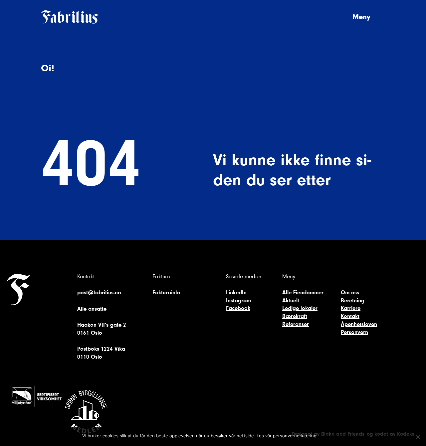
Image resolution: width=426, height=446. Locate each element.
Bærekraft (294, 316)
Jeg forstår (332, 436)
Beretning (352, 300)
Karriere (350, 308)
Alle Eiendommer (302, 292)
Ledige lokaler (300, 308)
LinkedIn (236, 292)
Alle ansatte (91, 309)
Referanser (295, 324)
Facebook (238, 308)
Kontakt (350, 316)
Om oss (350, 292)
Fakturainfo (166, 292)
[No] (417, 436)
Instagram (238, 300)
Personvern (354, 332)
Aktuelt (290, 300)
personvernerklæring (295, 435)
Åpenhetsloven (359, 324)
